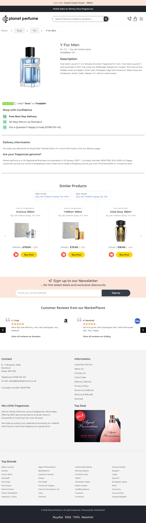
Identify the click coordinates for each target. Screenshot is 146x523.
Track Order (80, 377)
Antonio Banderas (83, 467)
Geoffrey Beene (82, 489)
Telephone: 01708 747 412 (13, 377)
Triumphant (120, 208)
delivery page (93, 148)
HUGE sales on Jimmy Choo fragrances (73, 9)
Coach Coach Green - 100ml (78, 3)
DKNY (78, 478)
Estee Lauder (81, 485)
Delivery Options (82, 381)
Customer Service (83, 364)
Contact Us (80, 373)
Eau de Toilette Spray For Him (52, 195)
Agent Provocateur (47, 467)
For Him (36, 215)
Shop (19, 30)
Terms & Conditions (84, 390)
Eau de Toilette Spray (80, 49)
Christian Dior (81, 474)
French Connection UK (48, 489)
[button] (141, 236)
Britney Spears (82, 471)
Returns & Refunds (83, 394)
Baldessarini (44, 471)
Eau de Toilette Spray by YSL (92, 195)
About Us (79, 369)
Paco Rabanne (25, 208)
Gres (40, 493)
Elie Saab (42, 482)
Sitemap (78, 398)
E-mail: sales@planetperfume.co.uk (18, 381)
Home (4, 30)
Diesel (41, 478)
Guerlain (79, 493)
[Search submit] (106, 19)
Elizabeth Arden (82, 482)
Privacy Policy (81, 386)
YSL (34, 30)
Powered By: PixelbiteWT (93, 510)
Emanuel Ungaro (46, 485)
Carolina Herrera (46, 474)
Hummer (79, 496)
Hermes (42, 496)
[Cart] (135, 19)
